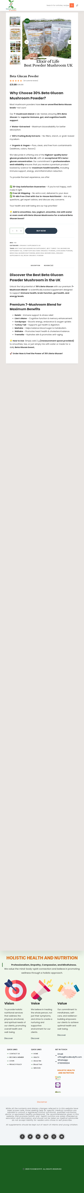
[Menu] (77, 5)
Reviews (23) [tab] (48, 265)
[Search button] (72, 5)
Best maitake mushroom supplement (30, 248)
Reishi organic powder (33, 255)
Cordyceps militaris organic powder (39, 251)
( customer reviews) (30, 81)
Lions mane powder (64, 251)
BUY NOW (41, 230)
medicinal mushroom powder (22, 253)
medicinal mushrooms (45, 253)
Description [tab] (35, 265)
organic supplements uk (29, 245)
